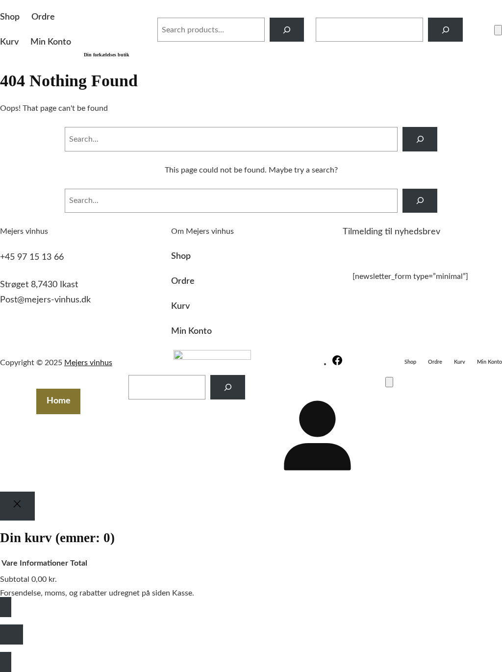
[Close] (17, 506)
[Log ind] (478, 30)
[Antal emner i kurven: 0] (498, 30)
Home (59, 401)
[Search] (287, 30)
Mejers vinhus (88, 363)
